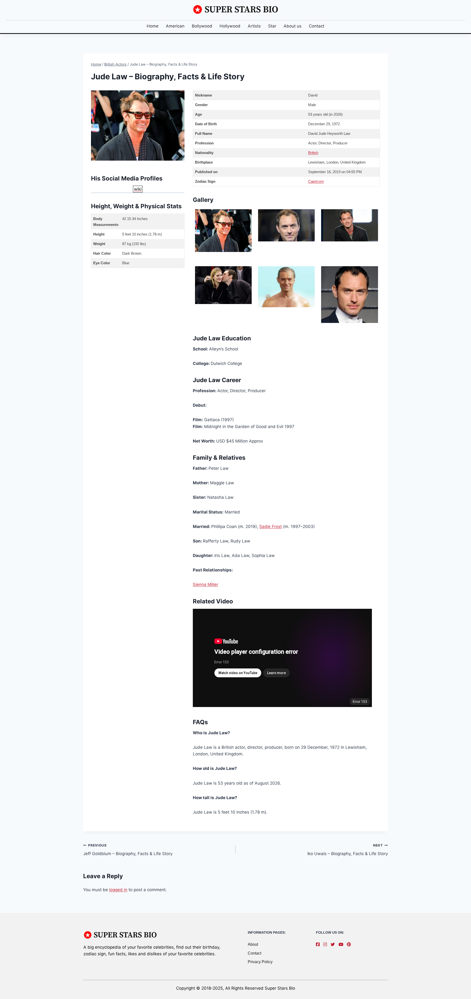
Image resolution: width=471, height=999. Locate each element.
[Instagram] (326, 944)
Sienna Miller (205, 584)
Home (152, 26)
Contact (316, 26)
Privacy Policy (260, 962)
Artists (254, 26)
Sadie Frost (270, 526)
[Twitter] (334, 944)
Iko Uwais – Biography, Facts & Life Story (347, 849)
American (175, 26)
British (313, 153)
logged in (118, 889)
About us (292, 26)
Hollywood (230, 26)
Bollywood (202, 26)
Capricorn (316, 181)
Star (272, 26)
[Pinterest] (350, 944)
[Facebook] (319, 944)
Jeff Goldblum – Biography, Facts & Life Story (127, 849)
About (253, 944)
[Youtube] (342, 944)
